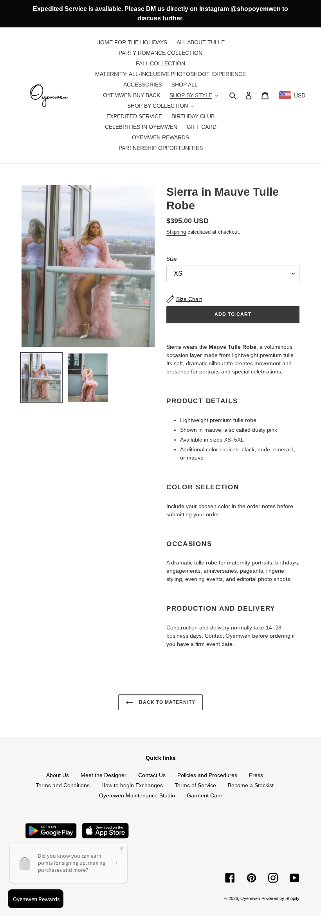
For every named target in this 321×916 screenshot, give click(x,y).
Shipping (176, 232)
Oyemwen (250, 898)
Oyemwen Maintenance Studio (137, 795)
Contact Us (152, 775)
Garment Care (204, 795)
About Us (57, 775)
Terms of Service (195, 785)
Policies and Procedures (207, 775)
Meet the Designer (103, 775)
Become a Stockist (251, 785)
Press (256, 775)
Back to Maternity (166, 702)
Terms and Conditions (63, 785)
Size (171, 259)
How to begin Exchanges (132, 785)
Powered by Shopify (280, 898)
